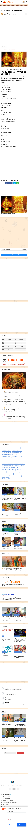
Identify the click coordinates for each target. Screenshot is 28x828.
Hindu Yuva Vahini (7, 796)
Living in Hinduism (6, 467)
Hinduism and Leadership (7, 463)
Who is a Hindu (5, 476)
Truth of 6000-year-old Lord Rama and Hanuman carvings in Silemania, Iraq (20, 739)
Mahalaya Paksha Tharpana (6, 534)
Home (2, 7)
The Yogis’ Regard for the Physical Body (20, 512)
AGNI (19, 448)
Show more (24, 194)
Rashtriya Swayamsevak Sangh (10, 802)
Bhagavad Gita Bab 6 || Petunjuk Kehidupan (12, 569)
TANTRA (12, 469)
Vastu (15, 474)
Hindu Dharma (5, 458)
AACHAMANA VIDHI (6, 546)
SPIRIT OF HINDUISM (6, 469)
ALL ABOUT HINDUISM (6, 450)
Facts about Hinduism (16, 452)
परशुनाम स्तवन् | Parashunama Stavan (7, 738)
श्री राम (8, 478)
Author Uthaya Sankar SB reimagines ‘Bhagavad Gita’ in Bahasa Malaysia (8, 618)
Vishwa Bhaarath (6, 798)
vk (8, 346)
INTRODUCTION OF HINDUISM (7, 465)
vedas (3, 478)
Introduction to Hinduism (20, 465)
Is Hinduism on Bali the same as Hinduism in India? (7, 639)
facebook (9, 339)
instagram (21, 343)
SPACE (18, 467)
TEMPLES (3, 471)
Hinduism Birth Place (15, 461)
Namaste (16, 546)
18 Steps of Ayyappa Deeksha (8, 49)
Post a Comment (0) (14, 254)
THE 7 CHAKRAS (10, 471)
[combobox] (9, 819)
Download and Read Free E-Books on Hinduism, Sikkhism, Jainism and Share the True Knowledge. (14, 363)
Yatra (23, 476)
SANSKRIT (13, 467)
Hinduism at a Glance (18, 463)
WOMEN (19, 474)
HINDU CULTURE (14, 454)
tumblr (21, 346)
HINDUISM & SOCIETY (6, 456)
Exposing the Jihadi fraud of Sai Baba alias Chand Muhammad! (20, 618)
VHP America (6, 804)
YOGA (15, 476)
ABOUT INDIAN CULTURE (6, 448)
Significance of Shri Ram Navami (20, 534)
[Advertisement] (14, 31)
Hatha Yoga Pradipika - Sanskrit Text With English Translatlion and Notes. (20, 497)
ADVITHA (14, 448)
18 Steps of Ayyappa (8, 7)
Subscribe (21, 824)
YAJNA (11, 476)
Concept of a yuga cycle (9, 409)
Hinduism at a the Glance (8, 653)
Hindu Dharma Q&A (14, 458)
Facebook (9, 183)
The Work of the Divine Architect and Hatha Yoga (7, 513)
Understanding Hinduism (7, 474)
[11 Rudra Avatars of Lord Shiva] (14, 380)
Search (20, 752)
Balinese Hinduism (15, 450)
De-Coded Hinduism (6, 452)
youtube (8, 349)
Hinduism (21, 458)
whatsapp (21, 339)
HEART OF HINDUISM (6, 454)
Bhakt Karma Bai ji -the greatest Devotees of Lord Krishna (15, 402)
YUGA (19, 476)
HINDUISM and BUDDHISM (17, 456)
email (21, 349)
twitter (8, 343)
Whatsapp (17, 183)
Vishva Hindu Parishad (8, 800)
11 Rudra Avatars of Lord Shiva (12, 394)
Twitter (14, 183)
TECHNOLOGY (18, 469)
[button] (26, 2)
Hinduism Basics (5, 461)
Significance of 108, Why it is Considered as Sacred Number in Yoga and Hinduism (7, 497)
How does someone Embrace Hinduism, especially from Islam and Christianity (19, 655)
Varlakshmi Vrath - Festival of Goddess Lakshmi (14, 416)
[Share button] (21, 183)
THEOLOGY (17, 471)
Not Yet (11, 824)
